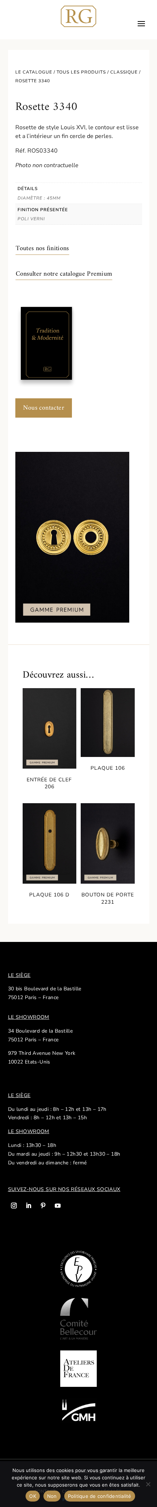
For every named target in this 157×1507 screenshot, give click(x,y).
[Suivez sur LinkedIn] (28, 1205)
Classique (124, 72)
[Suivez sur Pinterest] (43, 1205)
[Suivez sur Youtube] (58, 1205)
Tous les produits (81, 72)
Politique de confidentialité (99, 1496)
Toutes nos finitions (42, 248)
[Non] (148, 1484)
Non (52, 1496)
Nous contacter (44, 408)
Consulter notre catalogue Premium (64, 274)
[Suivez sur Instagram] (14, 1205)
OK (32, 1496)
